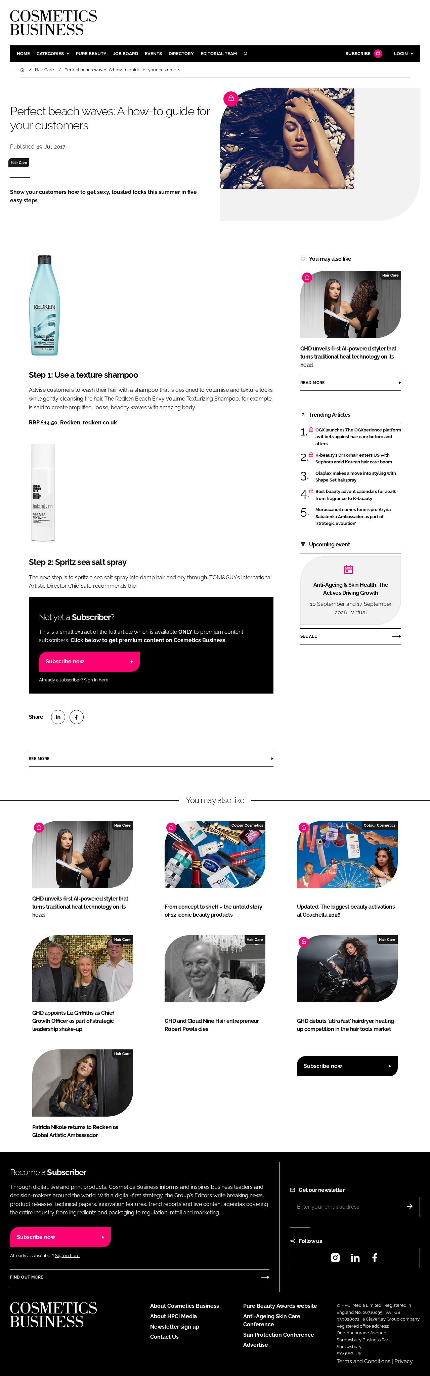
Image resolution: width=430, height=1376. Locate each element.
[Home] (23, 69)
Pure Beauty (91, 53)
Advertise (255, 1345)
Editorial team (219, 53)
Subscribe (358, 53)
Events (153, 53)
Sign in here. (96, 679)
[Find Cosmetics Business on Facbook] (374, 1260)
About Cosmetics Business (184, 1306)
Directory (181, 53)
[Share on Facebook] (77, 717)
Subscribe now (65, 661)
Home (23, 53)
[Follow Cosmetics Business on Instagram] (335, 1260)
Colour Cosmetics (247, 825)
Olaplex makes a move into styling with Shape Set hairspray (355, 477)
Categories (50, 53)
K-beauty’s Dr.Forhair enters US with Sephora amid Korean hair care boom (353, 459)
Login (401, 53)
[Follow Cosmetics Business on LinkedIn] (355, 1260)
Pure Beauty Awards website (280, 1306)
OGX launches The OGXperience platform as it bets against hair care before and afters (358, 437)
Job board (125, 53)
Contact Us (164, 1337)
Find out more (26, 1277)
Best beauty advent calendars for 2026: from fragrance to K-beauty (355, 495)
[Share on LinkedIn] (58, 717)
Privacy (403, 1361)
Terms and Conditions (363, 1361)
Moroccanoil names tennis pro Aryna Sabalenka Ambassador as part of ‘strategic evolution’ (353, 516)
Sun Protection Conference (278, 1335)
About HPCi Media (173, 1316)
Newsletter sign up (174, 1327)
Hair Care (19, 163)
